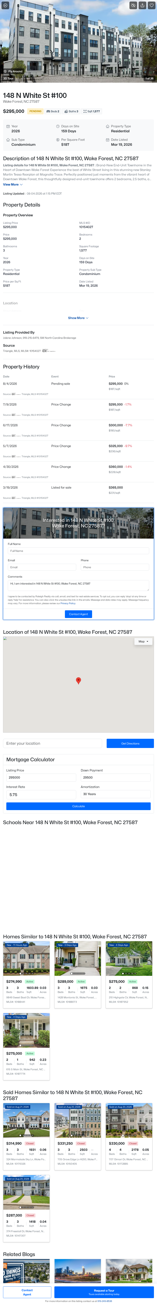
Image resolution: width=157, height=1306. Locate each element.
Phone (85, 560)
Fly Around (15, 71)
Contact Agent (78, 614)
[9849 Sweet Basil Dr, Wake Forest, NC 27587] (26, 958)
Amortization (90, 787)
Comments (15, 576)
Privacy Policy (68, 603)
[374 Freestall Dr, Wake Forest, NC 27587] (26, 1192)
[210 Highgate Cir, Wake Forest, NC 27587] (129, 958)
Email (11, 560)
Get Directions (130, 743)
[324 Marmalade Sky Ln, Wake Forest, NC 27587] (26, 1120)
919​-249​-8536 (104, 1301)
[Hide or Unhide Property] (133, 5)
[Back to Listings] (5, 5)
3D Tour (8, 78)
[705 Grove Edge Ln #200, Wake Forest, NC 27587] (78, 1120)
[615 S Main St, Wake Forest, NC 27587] (26, 1030)
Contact (27, 1292)
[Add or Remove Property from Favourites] (151, 5)
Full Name (14, 544)
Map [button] (142, 641)
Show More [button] (76, 318)
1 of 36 (150, 78)
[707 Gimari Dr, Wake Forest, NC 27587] (129, 1120)
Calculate (78, 806)
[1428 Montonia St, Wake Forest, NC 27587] (78, 958)
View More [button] (11, 184)
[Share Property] (142, 5)
